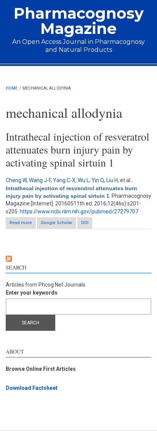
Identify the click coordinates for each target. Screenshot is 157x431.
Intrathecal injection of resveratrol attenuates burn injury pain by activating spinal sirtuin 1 (77, 149)
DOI (84, 222)
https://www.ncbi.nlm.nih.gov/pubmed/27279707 (79, 211)
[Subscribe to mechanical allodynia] (78, 259)
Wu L (83, 180)
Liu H (112, 180)
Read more (23, 224)
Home (12, 88)
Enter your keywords (32, 293)
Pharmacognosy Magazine (79, 21)
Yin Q (97, 180)
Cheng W (16, 180)
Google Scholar (56, 222)
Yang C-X (64, 180)
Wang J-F (40, 180)
